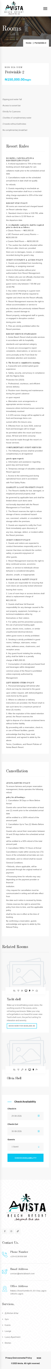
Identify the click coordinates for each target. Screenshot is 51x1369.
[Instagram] (11, 1231)
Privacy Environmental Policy (18, 1358)
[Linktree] (18, 1231)
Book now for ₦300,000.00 (22, 1026)
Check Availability (25, 1158)
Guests (11, 1140)
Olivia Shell (14, 1078)
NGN (39, 1358)
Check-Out (12, 1124)
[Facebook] (4, 1231)
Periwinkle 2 (40, 43)
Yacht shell (14, 999)
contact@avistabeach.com (22, 1274)
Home (28, 43)
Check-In (11, 1109)
